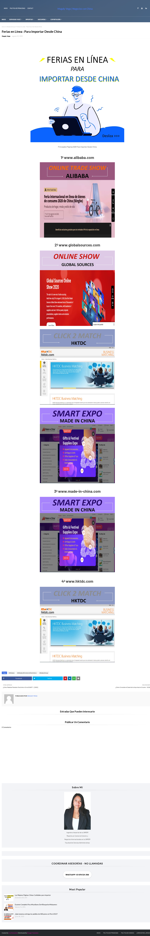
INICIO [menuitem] (4, 19)
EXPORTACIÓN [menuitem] (55, 19)
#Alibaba (11, 673)
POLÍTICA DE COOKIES (127, 933)
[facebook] (138, 8)
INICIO (6, 8)
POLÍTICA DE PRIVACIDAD (110, 933)
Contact (30, 8)
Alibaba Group (10, 26)
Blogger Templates (32, 933)
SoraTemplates (13, 933)
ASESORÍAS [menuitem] (42, 19)
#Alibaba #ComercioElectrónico (27, 673)
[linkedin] (146, 8)
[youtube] (141, 8)
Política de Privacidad (17, 8)
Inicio (3, 26)
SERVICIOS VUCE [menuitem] (15, 19)
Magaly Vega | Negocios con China (75, 8)
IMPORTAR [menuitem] (29, 19)
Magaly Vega (6, 36)
